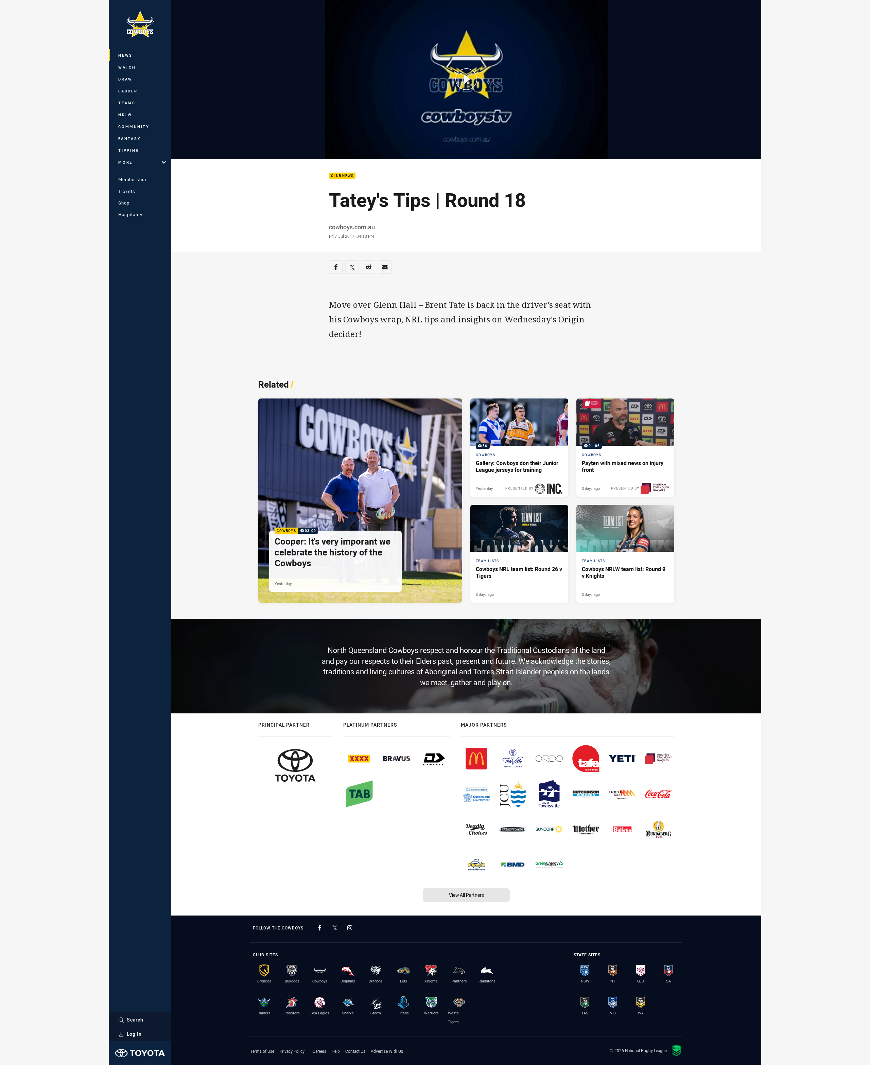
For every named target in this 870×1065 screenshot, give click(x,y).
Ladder (128, 90)
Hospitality (130, 214)
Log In (134, 1034)
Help (336, 1051)
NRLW (125, 114)
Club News (342, 176)
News (125, 55)
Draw (125, 79)
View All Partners (466, 895)
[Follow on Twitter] (334, 928)
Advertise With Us (387, 1051)
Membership (132, 179)
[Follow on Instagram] (349, 928)
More (125, 162)
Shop (123, 203)
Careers (319, 1051)
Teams (127, 102)
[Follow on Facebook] (320, 928)
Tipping (128, 150)
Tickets (126, 191)
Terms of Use (262, 1051)
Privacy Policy (292, 1051)
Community (134, 126)
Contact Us (355, 1051)
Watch (127, 67)
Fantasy (129, 138)
